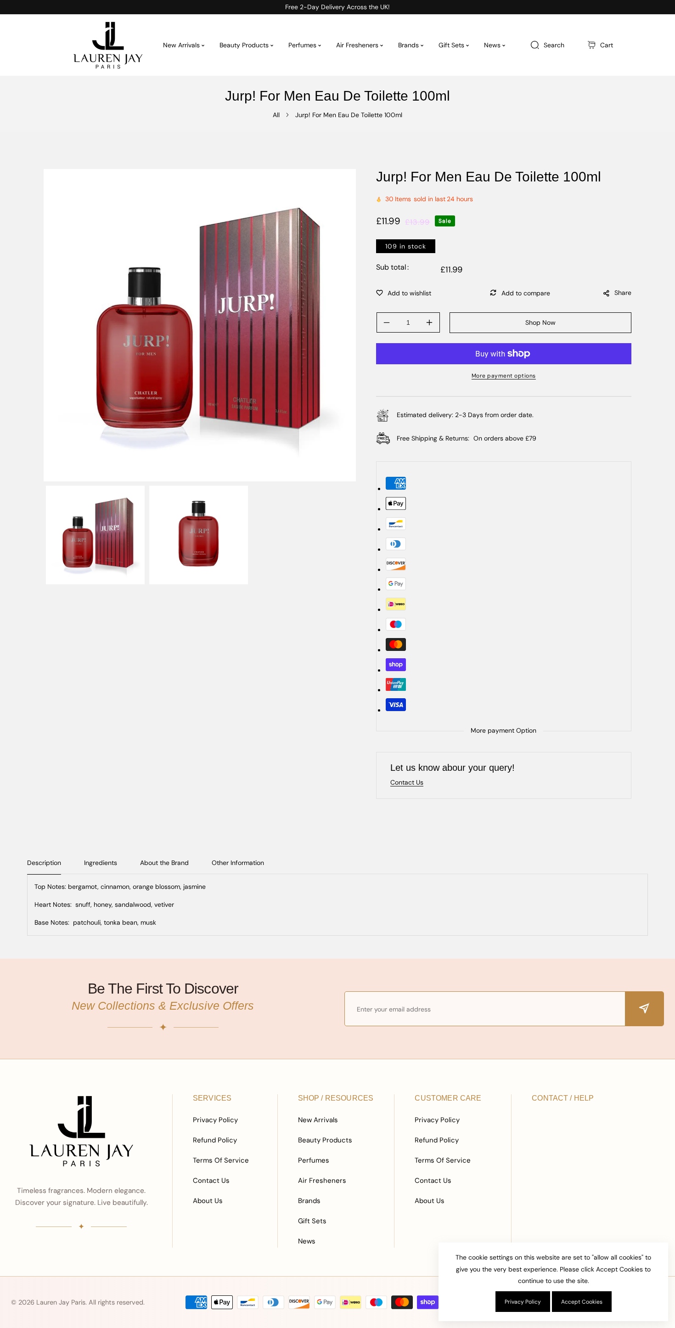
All (276, 115)
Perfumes (313, 1160)
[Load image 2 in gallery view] (198, 535)
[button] (600, 45)
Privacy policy (523, 1301)
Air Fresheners (322, 1180)
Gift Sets (312, 1221)
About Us (208, 1200)
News (306, 1241)
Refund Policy (215, 1140)
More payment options (504, 375)
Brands (309, 1200)
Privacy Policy (215, 1120)
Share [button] (622, 292)
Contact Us (211, 1180)
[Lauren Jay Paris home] (81, 1131)
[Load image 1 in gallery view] (95, 535)
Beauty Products (325, 1140)
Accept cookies (581, 1301)
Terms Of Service (221, 1160)
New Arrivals (318, 1120)
